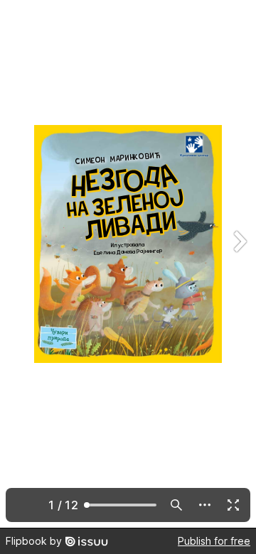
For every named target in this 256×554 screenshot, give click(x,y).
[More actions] (205, 505)
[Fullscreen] (233, 505)
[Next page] (239, 264)
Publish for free (214, 541)
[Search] (176, 505)
